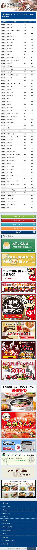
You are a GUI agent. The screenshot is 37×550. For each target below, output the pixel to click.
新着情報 (5, 503)
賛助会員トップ (7, 516)
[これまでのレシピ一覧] (18, 489)
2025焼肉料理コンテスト (9, 540)
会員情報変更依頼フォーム (10, 530)
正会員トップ (6, 510)
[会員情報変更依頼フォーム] (18, 259)
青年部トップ (6, 513)
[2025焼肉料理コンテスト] (18, 330)
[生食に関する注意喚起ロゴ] (18, 274)
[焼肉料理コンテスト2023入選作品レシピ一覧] (18, 350)
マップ (5, 533)
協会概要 (5, 520)
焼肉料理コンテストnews (9, 544)
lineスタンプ (6, 537)
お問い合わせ (6, 523)
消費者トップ (6, 506)
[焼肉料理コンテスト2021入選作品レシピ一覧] (18, 370)
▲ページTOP (31, 548)
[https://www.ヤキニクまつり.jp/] (18, 307)
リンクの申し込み (7, 527)
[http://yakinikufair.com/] (18, 287)
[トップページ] (18, 5)
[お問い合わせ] (18, 245)
